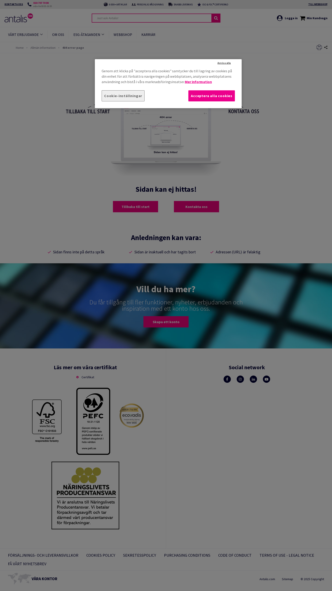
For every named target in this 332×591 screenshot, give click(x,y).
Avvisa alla (224, 63)
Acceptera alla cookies (211, 95)
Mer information (198, 81)
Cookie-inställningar (123, 95)
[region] (168, 83)
